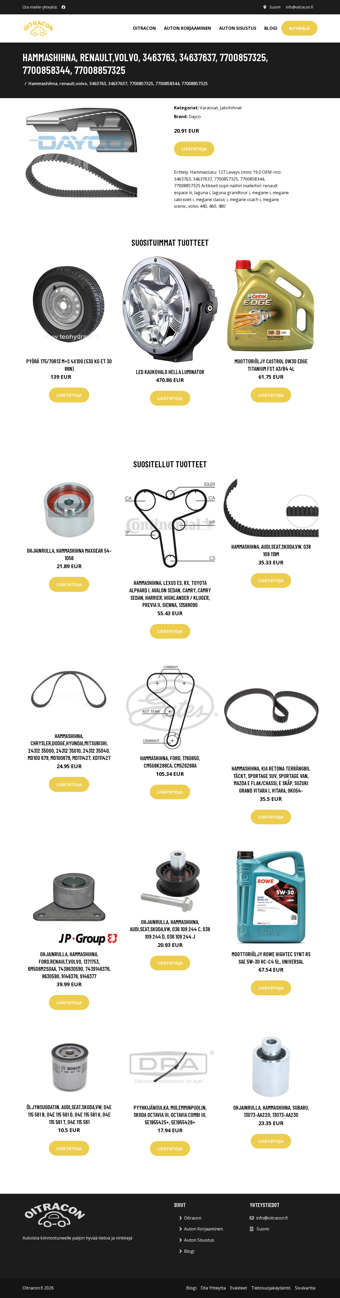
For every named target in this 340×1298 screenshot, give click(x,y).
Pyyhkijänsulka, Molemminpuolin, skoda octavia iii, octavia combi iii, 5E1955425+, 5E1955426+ (170, 1114)
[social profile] (63, 7)
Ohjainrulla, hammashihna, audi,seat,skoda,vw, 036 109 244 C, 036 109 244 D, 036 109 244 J (170, 929)
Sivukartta (305, 1288)
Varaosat (209, 108)
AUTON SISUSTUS (237, 28)
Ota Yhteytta (213, 1288)
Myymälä (299, 28)
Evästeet (238, 1288)
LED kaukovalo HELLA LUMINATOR (170, 371)
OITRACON (144, 28)
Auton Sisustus (199, 1240)
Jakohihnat (231, 108)
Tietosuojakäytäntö (271, 1288)
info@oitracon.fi (299, 7)
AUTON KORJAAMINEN (187, 28)
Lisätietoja (194, 148)
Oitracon (192, 1218)
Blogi (270, 28)
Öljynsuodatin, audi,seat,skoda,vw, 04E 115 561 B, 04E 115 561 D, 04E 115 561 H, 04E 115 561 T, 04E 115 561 (69, 1114)
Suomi (275, 7)
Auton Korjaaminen (203, 1229)
